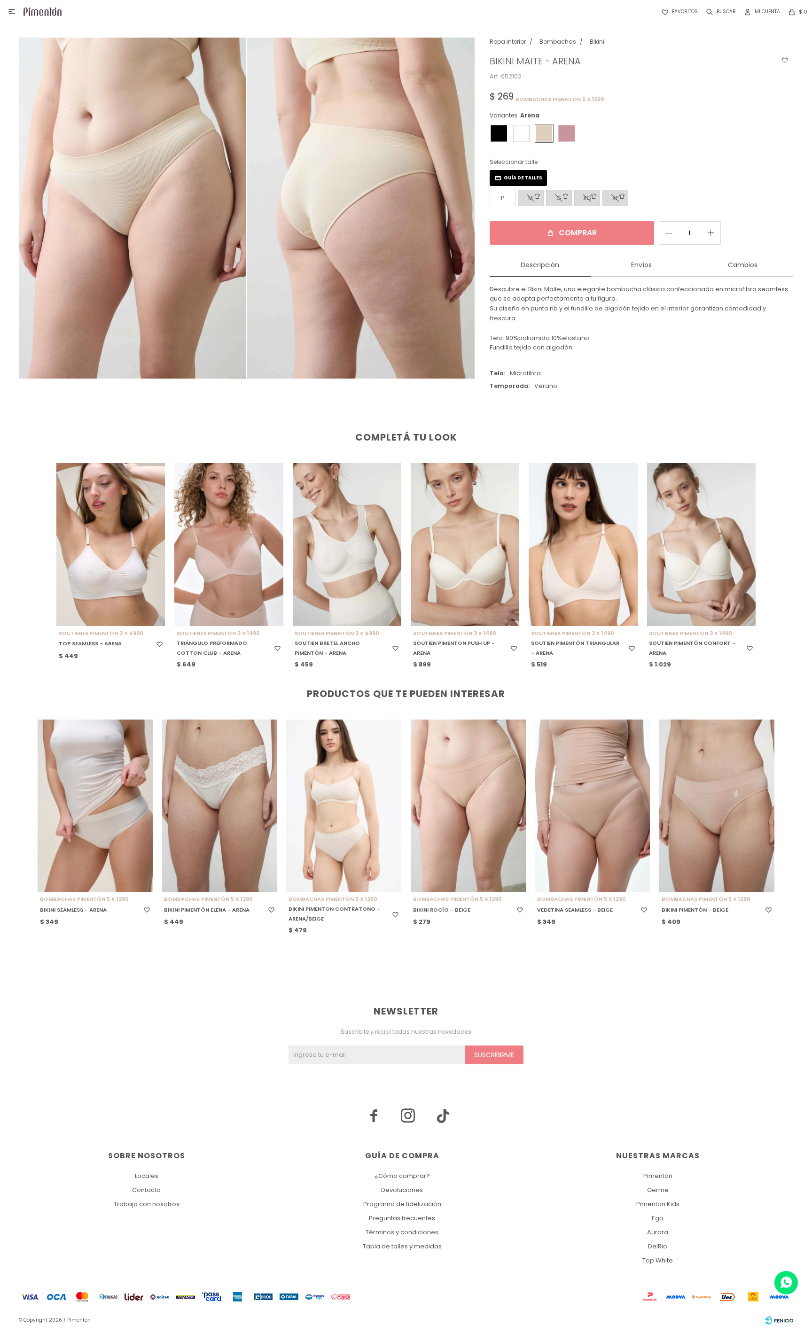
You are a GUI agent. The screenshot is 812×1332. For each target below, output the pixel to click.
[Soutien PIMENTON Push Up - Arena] (465, 544)
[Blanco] (521, 133)
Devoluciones (402, 1189)
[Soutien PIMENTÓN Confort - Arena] (701, 544)
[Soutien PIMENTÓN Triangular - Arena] (583, 544)
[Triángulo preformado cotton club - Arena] (228, 544)
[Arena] (544, 133)
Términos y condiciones (402, 1232)
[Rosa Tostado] (566, 133)
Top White (657, 1260)
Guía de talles (523, 178)
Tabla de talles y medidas (402, 1246)
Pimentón (657, 1175)
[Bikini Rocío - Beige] (468, 806)
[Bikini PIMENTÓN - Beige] (716, 806)
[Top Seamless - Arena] (110, 544)
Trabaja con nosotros (147, 1204)
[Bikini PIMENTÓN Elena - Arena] (219, 806)
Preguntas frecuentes (402, 1218)
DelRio (657, 1246)
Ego (658, 1218)
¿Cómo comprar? (402, 1175)
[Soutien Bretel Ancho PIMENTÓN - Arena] (347, 544)
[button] (719, 11)
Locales (146, 1175)
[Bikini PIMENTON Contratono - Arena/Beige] (343, 806)
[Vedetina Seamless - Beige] (592, 806)
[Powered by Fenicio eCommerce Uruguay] (779, 1320)
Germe (658, 1189)
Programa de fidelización (402, 1204)
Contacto (146, 1189)
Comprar (578, 232)
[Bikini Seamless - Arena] (95, 806)
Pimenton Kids (657, 1204)
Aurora (657, 1232)
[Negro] (499, 133)
